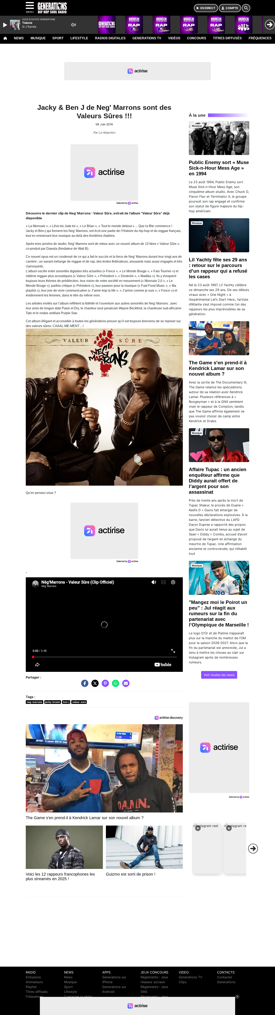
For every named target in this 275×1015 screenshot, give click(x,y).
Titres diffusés (227, 38)
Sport (58, 38)
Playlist (31, 987)
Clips (182, 982)
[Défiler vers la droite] (253, 848)
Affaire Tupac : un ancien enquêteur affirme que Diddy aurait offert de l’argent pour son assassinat (217, 481)
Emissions (33, 977)
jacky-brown (52, 701)
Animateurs (34, 982)
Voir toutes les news (219, 675)
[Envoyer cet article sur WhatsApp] (114, 685)
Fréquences (260, 38)
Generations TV (146, 38)
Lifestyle (79, 38)
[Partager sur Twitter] (94, 685)
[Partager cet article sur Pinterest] (104, 685)
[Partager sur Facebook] (83, 685)
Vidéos (174, 38)
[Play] (5, 25)
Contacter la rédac (78, 996)
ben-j (66, 701)
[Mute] (73, 25)
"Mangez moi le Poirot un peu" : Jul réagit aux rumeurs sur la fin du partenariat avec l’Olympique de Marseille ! (219, 613)
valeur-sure (79, 701)
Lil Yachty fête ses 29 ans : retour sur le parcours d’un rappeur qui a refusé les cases (218, 268)
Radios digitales (110, 38)
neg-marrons (34, 701)
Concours (196, 38)
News (19, 38)
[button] (207, 848)
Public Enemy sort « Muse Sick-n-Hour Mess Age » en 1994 (219, 168)
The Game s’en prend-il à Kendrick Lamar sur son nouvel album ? (218, 368)
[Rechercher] (246, 8)
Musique (38, 38)
